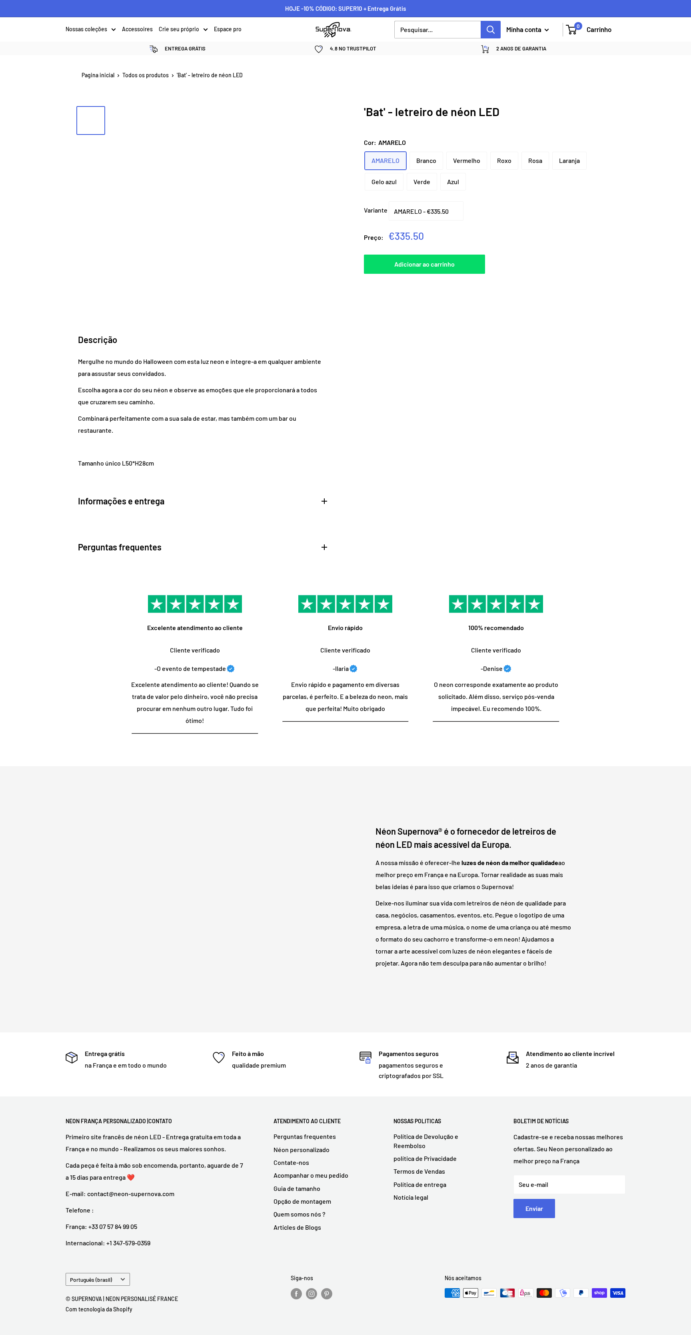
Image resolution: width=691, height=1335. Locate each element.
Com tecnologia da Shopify (99, 1309)
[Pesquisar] (491, 29)
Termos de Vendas (419, 1171)
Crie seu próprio (179, 29)
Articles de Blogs (297, 1227)
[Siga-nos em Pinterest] (326, 1293)
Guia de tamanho (297, 1188)
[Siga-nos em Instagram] (311, 1293)
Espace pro (228, 29)
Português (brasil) (91, 1279)
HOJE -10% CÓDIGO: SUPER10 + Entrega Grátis (345, 8)
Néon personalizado (302, 1149)
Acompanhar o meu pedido (311, 1175)
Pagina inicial (98, 75)
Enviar (534, 1208)
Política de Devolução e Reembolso (425, 1140)
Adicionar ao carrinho (424, 264)
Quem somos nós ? (300, 1214)
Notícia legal (410, 1197)
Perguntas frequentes (305, 1136)
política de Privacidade (425, 1158)
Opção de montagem (302, 1201)
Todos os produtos (145, 75)
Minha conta (524, 29)
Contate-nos (291, 1162)
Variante (375, 210)
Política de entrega (419, 1184)
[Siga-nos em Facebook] (296, 1293)
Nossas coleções (86, 29)
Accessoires (137, 29)
